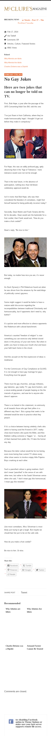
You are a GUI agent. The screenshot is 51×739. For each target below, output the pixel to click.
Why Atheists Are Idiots (13, 63)
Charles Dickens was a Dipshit (16, 67)
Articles (10, 44)
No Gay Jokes (17, 79)
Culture (18, 44)
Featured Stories (28, 44)
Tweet (24, 592)
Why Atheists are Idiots (13, 59)
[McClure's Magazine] (25, 10)
